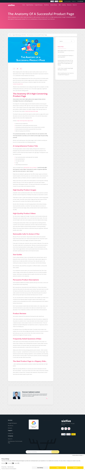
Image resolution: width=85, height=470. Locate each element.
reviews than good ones (18, 84)
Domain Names (53, 5)
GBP (56, 1)
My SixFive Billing (67, 1)
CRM (60, 5)
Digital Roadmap (29, 5)
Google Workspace (39, 5)
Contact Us (74, 1)
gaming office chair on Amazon (30, 167)
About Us (75, 5)
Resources (69, 5)
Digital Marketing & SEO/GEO (19, 35)
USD (60, 1)
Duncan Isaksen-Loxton (31, 392)
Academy (64, 5)
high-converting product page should (25, 120)
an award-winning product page (31, 111)
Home (23, 5)
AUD (52, 1)
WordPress (46, 5)
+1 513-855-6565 (80, 1)
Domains (10, 428)
